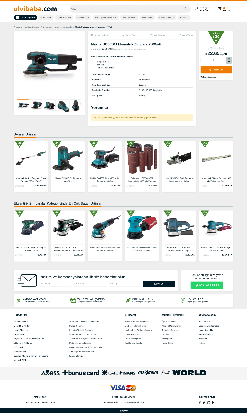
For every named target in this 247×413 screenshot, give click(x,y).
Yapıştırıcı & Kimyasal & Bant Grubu (85, 339)
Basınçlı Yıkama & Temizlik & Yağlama (31, 356)
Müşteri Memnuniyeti (171, 326)
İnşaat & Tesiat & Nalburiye (81, 330)
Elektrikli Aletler (64, 17)
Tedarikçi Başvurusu (171, 330)
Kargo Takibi (167, 343)
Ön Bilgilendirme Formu (135, 326)
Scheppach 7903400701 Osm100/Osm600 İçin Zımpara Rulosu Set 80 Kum (142, 180)
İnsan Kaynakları (206, 330)
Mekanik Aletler (129, 17)
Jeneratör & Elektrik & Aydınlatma (84, 321)
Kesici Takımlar (76, 356)
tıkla (157, 117)
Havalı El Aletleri (21, 330)
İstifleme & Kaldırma (23, 343)
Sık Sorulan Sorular (134, 343)
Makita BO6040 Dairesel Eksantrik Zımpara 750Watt (104, 249)
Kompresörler (20, 351)
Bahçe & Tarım (76, 326)
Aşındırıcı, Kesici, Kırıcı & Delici (83, 334)
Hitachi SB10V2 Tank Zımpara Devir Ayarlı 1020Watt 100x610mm (179, 180)
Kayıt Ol (158, 283)
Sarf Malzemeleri (166, 17)
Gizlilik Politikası (132, 334)
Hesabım (166, 334)
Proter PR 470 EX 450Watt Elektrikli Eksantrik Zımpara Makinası (179, 249)
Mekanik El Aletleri (22, 360)
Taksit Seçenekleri (210, 77)
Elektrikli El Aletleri (32, 27)
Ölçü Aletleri (147, 17)
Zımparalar (47, 27)
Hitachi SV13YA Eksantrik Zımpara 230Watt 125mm (30, 249)
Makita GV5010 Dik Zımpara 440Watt (68, 179)
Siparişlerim (167, 339)
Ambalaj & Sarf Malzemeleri (81, 351)
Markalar (184, 17)
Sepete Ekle (217, 70)
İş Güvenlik (19, 347)
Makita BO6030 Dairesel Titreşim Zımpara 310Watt (216, 249)
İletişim (202, 343)
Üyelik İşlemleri (169, 321)
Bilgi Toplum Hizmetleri (209, 326)
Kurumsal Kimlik (206, 334)
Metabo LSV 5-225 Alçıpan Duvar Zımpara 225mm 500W (31, 179)
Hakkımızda (204, 321)
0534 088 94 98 (208, 285)
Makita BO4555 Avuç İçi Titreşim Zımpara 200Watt (104, 179)
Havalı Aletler (83, 17)
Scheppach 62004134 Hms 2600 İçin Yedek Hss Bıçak (216, 179)
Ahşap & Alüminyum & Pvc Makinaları (86, 347)
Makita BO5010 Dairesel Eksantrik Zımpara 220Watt (142, 249)
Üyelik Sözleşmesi (133, 339)
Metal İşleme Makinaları (105, 17)
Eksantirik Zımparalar (63, 27)
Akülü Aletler (45, 17)
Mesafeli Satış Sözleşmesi (137, 321)
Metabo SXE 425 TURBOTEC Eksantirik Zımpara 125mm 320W (68, 249)
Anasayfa (18, 27)
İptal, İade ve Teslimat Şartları (138, 330)
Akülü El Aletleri (21, 321)
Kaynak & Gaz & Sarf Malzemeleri (29, 339)
